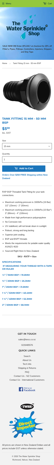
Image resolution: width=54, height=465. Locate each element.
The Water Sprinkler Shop (29, 456)
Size (4, 140)
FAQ (27, 372)
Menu (8, 3)
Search (27, 356)
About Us (27, 360)
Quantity (6, 154)
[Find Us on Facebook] (27, 390)
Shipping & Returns (27, 368)
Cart (49, 3)
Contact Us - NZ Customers (27, 376)
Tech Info (27, 364)
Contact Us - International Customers (27, 380)
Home (4, 63)
